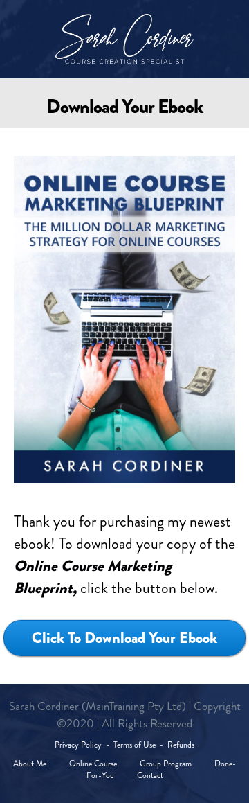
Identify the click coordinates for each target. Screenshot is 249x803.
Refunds (180, 745)
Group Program (166, 763)
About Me (30, 763)
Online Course (92, 763)
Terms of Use (134, 745)
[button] (124, 638)
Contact (150, 775)
